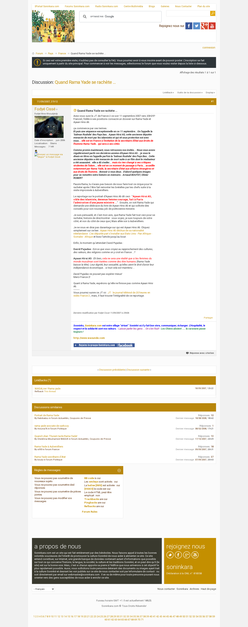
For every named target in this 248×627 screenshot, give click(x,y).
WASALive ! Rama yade (47, 388)
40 (151, 616)
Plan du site (203, 6)
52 (190, 616)
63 (116, 619)
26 (104, 616)
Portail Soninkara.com (47, 6)
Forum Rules (89, 511)
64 (119, 619)
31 (121, 616)
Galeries (165, 6)
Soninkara (182, 588)
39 (147, 616)
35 (134, 616)
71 (142, 619)
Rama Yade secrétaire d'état (50, 456)
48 (177, 616)
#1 (212, 101)
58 (210, 616)
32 (124, 616)
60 (106, 619)
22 (91, 616)
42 (157, 616)
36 (137, 616)
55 (200, 616)
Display (209, 92)
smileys (93, 481)
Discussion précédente (112, 369)
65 (122, 619)
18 (78, 616)
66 (125, 619)
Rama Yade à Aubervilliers (48, 446)
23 (95, 616)
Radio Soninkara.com (106, 6)
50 (184, 616)
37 (141, 616)
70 (139, 619)
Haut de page (208, 588)
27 (108, 616)
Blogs (152, 6)
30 (118, 616)
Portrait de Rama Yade (46, 415)
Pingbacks (90, 502)
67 (129, 619)
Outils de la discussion (189, 92)
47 (174, 616)
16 (72, 616)
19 (81, 616)
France (62, 53)
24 (98, 616)
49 (180, 616)
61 (109, 619)
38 (144, 616)
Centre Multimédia (133, 6)
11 (55, 616)
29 (114, 616)
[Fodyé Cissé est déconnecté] (49, 127)
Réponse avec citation (202, 353)
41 (154, 616)
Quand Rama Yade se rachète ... (85, 82)
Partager (208, 318)
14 (65, 616)
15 (68, 616)
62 (112, 619)
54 (197, 616)
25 (101, 616)
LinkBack (167, 92)
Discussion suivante (138, 369)
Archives (194, 588)
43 (160, 616)
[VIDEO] (88, 488)
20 (85, 616)
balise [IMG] (95, 485)
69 (135, 619)
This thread (50, 391)
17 (75, 616)
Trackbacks (91, 499)
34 (131, 616)
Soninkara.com (93, 325)
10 (52, 616)
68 (132, 619)
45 (167, 616)
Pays (50, 53)
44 (164, 616)
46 (170, 616)
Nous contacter (166, 588)
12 (58, 616)
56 (203, 616)
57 (207, 616)
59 (213, 616)
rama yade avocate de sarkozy (51, 425)
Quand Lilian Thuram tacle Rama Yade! (55, 436)
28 (111, 616)
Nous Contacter (183, 6)
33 (128, 616)
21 (88, 616)
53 (193, 616)
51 (187, 616)
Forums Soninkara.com (77, 6)
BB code (89, 478)
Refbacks (90, 506)
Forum (39, 53)
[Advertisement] (145, 39)
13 (62, 616)
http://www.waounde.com (89, 337)
